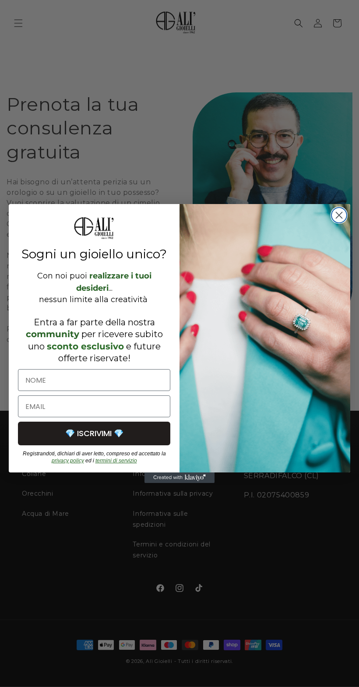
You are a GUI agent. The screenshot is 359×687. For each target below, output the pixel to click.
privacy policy (68, 461)
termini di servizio (116, 461)
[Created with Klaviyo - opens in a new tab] (179, 477)
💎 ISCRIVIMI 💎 (94, 433)
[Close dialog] (339, 215)
